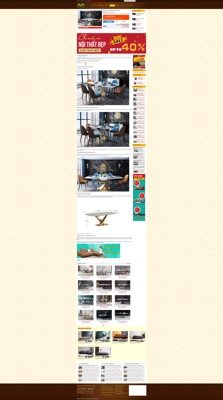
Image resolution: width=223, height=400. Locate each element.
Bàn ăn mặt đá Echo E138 (122, 276)
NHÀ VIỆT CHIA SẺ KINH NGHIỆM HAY (132, 363)
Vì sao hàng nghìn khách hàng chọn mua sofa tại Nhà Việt (121, 393)
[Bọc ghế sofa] (98, 257)
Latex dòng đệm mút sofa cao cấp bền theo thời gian (110, 369)
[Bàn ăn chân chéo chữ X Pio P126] (90, 25)
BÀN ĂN (111, 5)
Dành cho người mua (119, 385)
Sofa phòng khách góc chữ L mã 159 (84, 358)
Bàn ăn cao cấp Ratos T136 (104, 321)
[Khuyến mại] (139, 68)
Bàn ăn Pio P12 (139, 23)
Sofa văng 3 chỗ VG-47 (99, 342)
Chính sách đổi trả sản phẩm (106, 394)
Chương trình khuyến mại (119, 387)
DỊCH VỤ (122, 5)
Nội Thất (117, 5)
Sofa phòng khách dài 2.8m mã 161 (141, 117)
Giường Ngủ (100, 5)
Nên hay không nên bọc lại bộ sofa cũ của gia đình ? (133, 365)
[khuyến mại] (139, 220)
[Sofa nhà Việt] (84, 5)
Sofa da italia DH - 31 (140, 107)
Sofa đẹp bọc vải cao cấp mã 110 (140, 89)
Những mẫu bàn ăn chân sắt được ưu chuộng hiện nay (138, 154)
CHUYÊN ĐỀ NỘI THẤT (84, 363)
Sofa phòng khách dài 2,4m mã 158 (101, 358)
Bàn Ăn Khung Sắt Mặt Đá (138, 72)
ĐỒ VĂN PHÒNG (129, 5)
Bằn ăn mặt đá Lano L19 (122, 291)
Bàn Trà (106, 5)
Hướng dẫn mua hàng (123, 21)
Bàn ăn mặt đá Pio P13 (86, 306)
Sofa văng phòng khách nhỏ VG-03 (140, 94)
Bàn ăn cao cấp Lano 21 (85, 291)
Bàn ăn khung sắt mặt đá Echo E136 (140, 14)
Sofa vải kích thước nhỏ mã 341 (140, 126)
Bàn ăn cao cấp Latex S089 (122, 321)
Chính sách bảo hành (118, 391)
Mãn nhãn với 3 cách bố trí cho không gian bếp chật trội (138, 147)
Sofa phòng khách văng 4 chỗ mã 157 (84, 342)
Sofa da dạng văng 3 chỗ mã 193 (135, 342)
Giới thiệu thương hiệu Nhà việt (107, 387)
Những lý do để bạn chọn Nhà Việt (107, 388)
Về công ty (104, 385)
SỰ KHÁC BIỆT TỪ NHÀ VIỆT (108, 363)
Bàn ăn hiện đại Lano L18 (104, 306)
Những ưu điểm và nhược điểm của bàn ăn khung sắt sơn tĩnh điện (139, 167)
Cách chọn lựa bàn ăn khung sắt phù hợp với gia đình (139, 160)
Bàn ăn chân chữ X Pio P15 (86, 276)
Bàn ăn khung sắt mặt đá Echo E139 (104, 276)
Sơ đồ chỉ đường (126, 13)
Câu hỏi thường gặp (118, 388)
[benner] (111, 53)
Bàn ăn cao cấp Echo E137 (122, 306)
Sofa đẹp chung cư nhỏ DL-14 (140, 135)
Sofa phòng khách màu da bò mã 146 (118, 342)
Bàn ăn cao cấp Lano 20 (85, 321)
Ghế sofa (94, 5)
